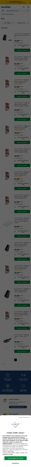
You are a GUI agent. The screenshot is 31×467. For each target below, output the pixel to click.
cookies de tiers (7, 443)
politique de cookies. (8, 454)
